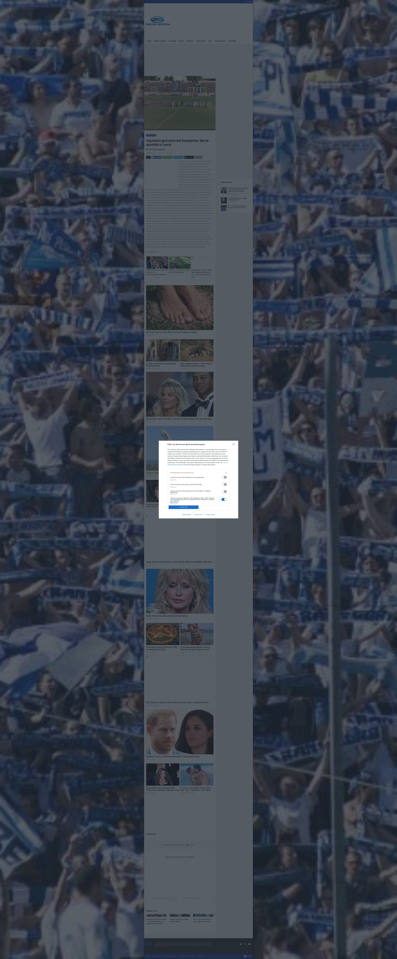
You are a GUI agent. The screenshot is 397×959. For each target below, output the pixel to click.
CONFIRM (183, 507)
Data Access (198, 514)
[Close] (234, 445)
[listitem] (198, 473)
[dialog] (198, 480)
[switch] (224, 477)
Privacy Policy (210, 514)
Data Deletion (186, 514)
